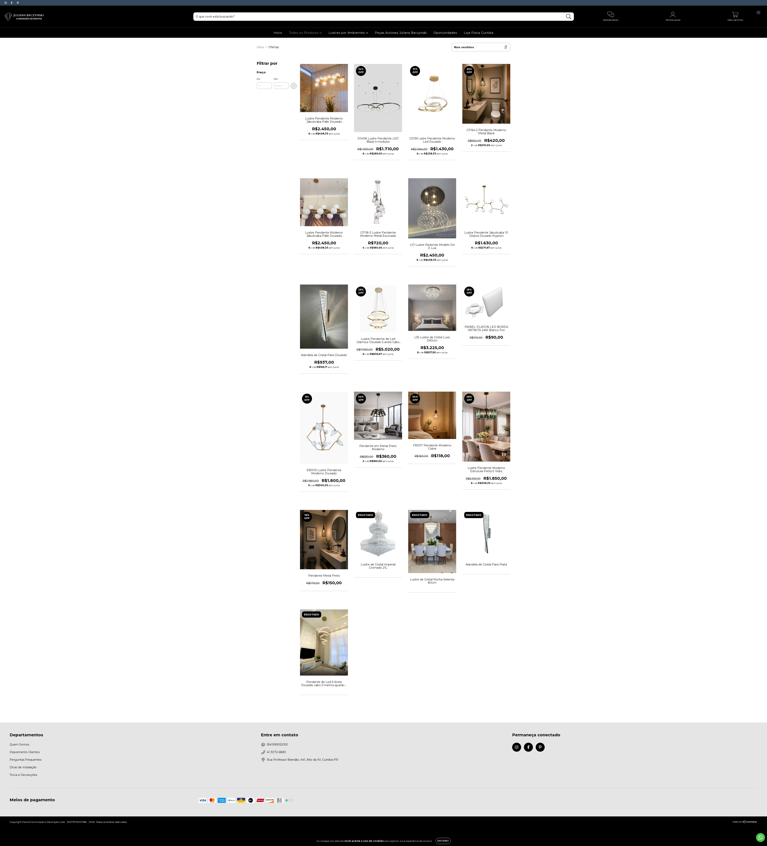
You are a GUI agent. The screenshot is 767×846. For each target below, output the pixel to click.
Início (278, 33)
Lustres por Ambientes (347, 33)
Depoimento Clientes (25, 752)
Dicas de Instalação (23, 767)
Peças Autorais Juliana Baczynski (401, 33)
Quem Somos (19, 744)
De (258, 78)
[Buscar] (568, 16)
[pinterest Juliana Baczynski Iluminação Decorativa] (17, 3)
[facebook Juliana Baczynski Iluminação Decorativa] (12, 3)
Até (276, 78)
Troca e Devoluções (23, 775)
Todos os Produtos (304, 33)
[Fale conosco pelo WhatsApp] (760, 837)
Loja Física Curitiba (478, 33)
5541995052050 (277, 744)
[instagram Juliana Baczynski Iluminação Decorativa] (6, 3)
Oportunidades (445, 33)
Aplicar (294, 86)
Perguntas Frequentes (25, 759)
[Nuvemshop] (744, 822)
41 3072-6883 (276, 752)
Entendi (443, 841)
